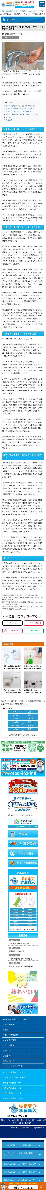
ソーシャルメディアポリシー (15, 1066)
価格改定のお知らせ (16, 951)
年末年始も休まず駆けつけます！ (21, 959)
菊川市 (30, 722)
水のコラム (33, 11)
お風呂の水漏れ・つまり (13, 1083)
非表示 (12, 102)
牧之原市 (15, 726)
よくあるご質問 (9, 1040)
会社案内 (6, 1056)
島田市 (30, 726)
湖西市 (30, 719)
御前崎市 (15, 722)
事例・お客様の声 (10, 1035)
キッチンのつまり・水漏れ (14, 1077)
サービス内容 (8, 1024)
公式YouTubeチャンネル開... (19, 944)
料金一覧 (6, 1030)
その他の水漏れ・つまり (13, 1098)
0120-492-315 (19, 1115)
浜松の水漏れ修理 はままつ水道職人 (13, 11)
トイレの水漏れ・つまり (13, 1072)
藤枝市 (15, 719)
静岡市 (15, 712)
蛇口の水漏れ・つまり (12, 1093)
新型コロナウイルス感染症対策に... (22, 966)
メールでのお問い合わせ (24, 6)
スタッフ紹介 (8, 1045)
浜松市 (30, 712)
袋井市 (15, 729)
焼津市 (30, 715)
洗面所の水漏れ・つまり (13, 1088)
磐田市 (15, 715)
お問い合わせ (8, 1061)
